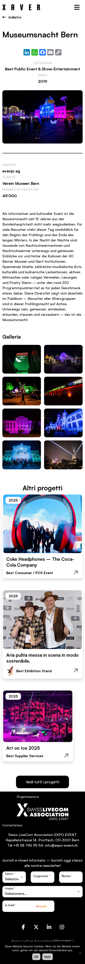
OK (36, 957)
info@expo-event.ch (61, 845)
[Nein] (80, 953)
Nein (47, 957)
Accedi (41, 906)
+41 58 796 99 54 (28, 845)
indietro (14, 17)
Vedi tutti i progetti (42, 781)
